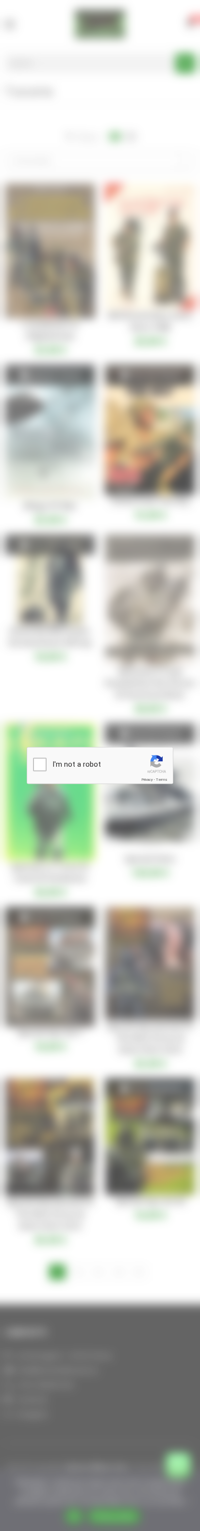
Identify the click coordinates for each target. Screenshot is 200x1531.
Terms (161, 779)
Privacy (147, 779)
